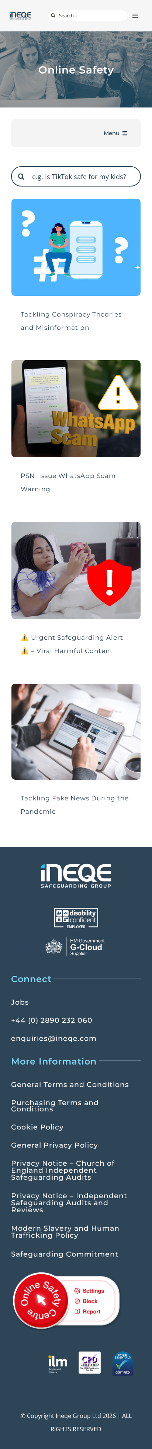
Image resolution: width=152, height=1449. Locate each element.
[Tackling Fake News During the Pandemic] (76, 732)
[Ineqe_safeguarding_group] (20, 14)
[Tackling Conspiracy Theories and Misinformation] (76, 247)
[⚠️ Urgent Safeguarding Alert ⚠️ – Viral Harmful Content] (76, 570)
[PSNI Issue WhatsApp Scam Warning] (76, 408)
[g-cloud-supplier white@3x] (76, 940)
